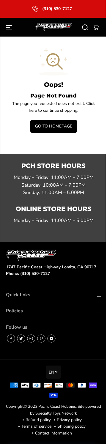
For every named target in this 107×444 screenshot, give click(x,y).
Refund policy (38, 420)
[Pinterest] (41, 338)
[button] (9, 27)
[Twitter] (21, 338)
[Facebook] (11, 338)
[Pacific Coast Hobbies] (53, 27)
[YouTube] (51, 338)
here (33, 110)
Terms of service (36, 426)
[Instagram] (31, 338)
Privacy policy (69, 420)
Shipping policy (71, 426)
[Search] (85, 27)
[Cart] (95, 27)
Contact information (53, 433)
